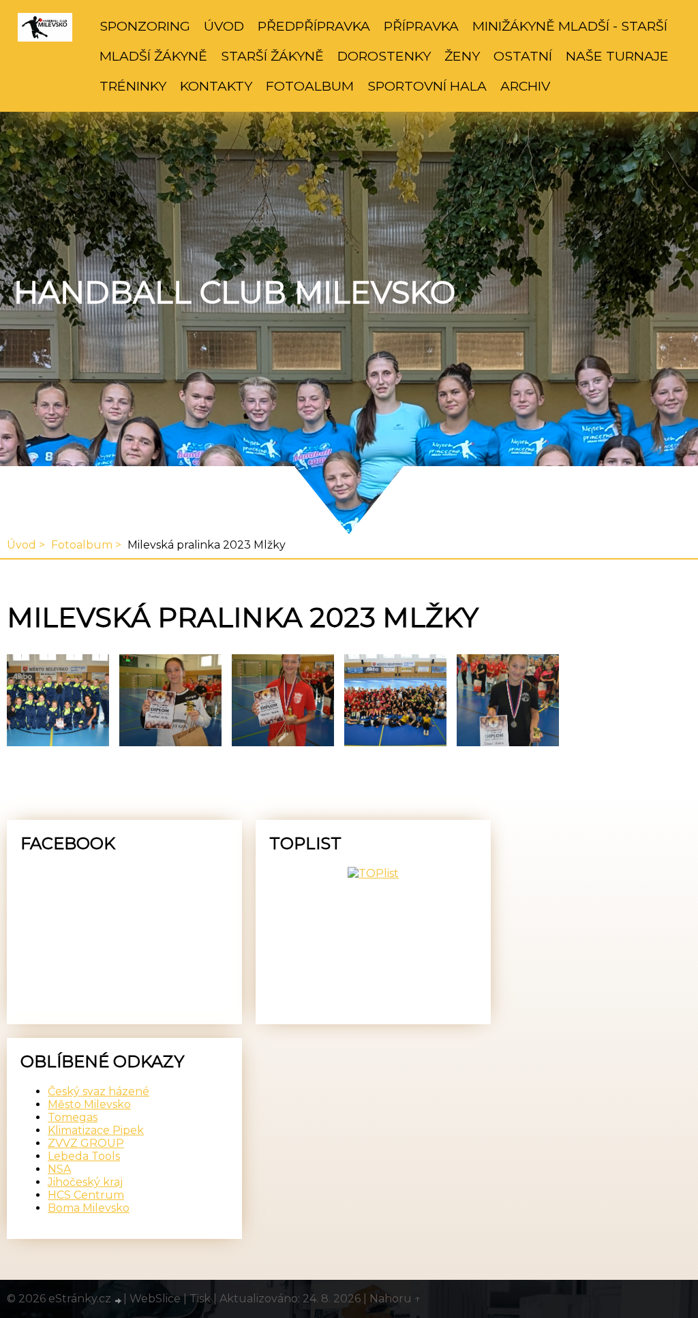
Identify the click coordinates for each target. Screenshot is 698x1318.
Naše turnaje (617, 56)
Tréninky (133, 86)
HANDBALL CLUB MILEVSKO (234, 292)
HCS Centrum (86, 1195)
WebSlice (155, 1298)
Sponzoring (145, 26)
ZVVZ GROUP (86, 1143)
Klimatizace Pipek (96, 1130)
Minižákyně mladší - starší (569, 26)
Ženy (462, 56)
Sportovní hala (427, 86)
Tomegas (72, 1117)
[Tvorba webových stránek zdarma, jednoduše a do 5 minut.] (118, 1300)
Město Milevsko (89, 1104)
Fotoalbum (310, 86)
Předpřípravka (314, 26)
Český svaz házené (98, 1091)
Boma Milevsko (89, 1207)
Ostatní (523, 56)
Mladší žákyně (153, 56)
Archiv (525, 86)
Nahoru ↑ (395, 1298)
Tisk (200, 1298)
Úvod (224, 26)
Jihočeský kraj (85, 1182)
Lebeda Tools (84, 1156)
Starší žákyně (272, 56)
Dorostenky (384, 56)
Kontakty (216, 86)
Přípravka (421, 26)
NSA (59, 1169)
